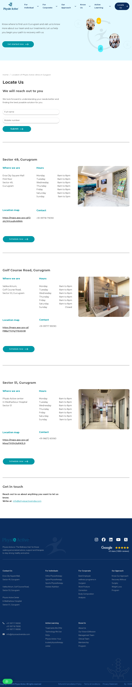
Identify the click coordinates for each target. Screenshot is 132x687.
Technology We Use (53, 632)
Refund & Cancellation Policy (69, 684)
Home (6, 75)
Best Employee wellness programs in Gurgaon (87, 579)
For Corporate (47, 6)
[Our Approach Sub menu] (75, 6)
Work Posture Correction (84, 588)
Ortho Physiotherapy (53, 576)
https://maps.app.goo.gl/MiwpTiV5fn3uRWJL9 (16, 442)
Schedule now (16, 239)
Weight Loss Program (117, 588)
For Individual (29, 6)
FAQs (47, 635)
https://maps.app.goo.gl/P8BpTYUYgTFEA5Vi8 (16, 329)
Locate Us (120, 6)
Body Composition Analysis (86, 596)
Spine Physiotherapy (53, 580)
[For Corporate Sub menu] (56, 6)
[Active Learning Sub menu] (110, 6)
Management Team (86, 635)
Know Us (83, 6)
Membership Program (84, 644)
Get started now (16, 44)
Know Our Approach (120, 576)
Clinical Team (84, 639)
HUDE (129, 684)
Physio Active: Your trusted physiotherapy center (54, 642)
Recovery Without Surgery (119, 581)
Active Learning (98, 6)
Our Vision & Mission (87, 632)
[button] (8, 681)
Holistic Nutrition (52, 587)
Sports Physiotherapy (54, 583)
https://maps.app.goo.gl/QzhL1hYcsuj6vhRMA (17, 219)
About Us (82, 628)
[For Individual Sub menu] (38, 6)
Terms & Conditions (92, 684)
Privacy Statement (110, 684)
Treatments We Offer (53, 628)
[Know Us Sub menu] (90, 6)
